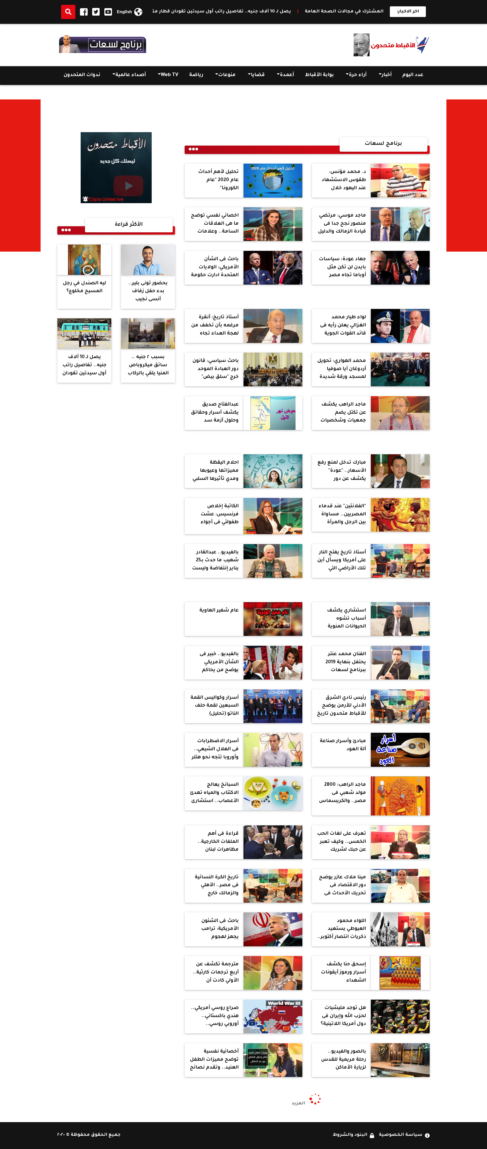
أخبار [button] (387, 75)
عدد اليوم (412, 75)
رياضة (196, 75)
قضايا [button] (258, 75)
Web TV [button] (169, 75)
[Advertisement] (466, 175)
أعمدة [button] (287, 75)
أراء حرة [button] (358, 75)
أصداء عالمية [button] (130, 75)
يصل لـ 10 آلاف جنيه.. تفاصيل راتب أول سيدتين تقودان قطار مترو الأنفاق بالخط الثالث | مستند (285, 11)
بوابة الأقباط (319, 75)
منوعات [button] (227, 75)
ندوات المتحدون (82, 75)
